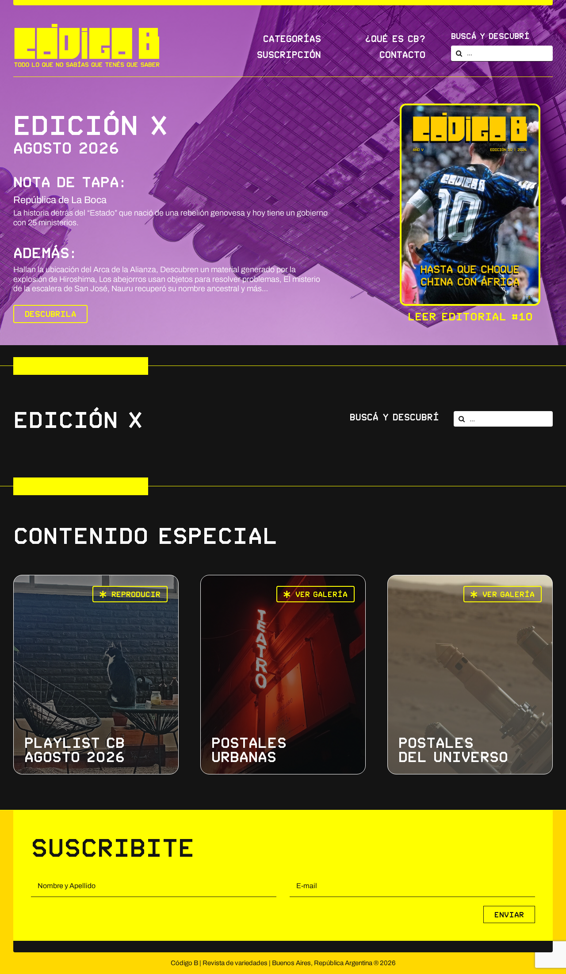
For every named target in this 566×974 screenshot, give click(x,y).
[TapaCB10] (470, 108)
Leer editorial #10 (470, 316)
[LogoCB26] (86, 26)
